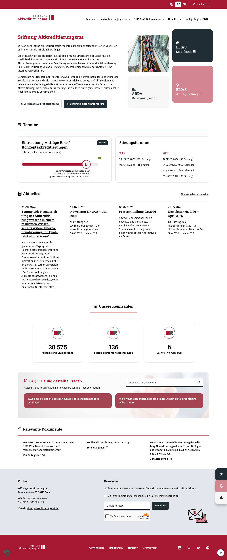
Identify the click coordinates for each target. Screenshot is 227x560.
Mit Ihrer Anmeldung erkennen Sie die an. (143, 495)
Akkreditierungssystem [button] (114, 19)
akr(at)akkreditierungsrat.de (43, 508)
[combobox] (200, 4)
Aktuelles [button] (173, 19)
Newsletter (150, 548)
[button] (102, 142)
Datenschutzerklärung (163, 495)
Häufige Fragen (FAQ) (196, 19)
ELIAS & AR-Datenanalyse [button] (147, 19)
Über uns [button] (90, 19)
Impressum (116, 548)
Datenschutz (96, 548)
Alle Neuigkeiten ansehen (195, 194)
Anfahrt (133, 548)
